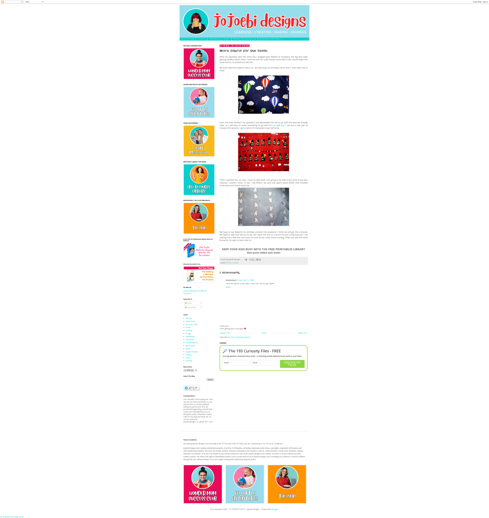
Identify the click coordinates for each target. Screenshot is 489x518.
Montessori (190, 321)
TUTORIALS (201, 39)
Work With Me (249, 39)
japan (188, 348)
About (183, 39)
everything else (192, 342)
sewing (235, 263)
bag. (282, 125)
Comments (191, 307)
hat (274, 125)
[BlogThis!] (252, 259)
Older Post (302, 333)
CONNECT (226, 39)
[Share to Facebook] (257, 259)
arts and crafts (192, 324)
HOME (191, 39)
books (188, 327)
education (190, 339)
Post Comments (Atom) (240, 337)
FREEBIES (237, 39)
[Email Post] (245, 259)
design (188, 333)
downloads (190, 336)
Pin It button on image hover (12, 517)
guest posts (190, 345)
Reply (228, 287)
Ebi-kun (229, 263)
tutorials (189, 360)
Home (264, 333)
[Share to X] (255, 259)
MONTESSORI (214, 39)
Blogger (275, 509)
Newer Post (225, 333)
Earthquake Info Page (269, 39)
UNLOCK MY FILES (292, 364)
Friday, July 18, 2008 (245, 280)
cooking (189, 330)
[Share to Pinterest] (260, 259)
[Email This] (250, 259)
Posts (189, 303)
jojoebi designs (192, 351)
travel (188, 357)
